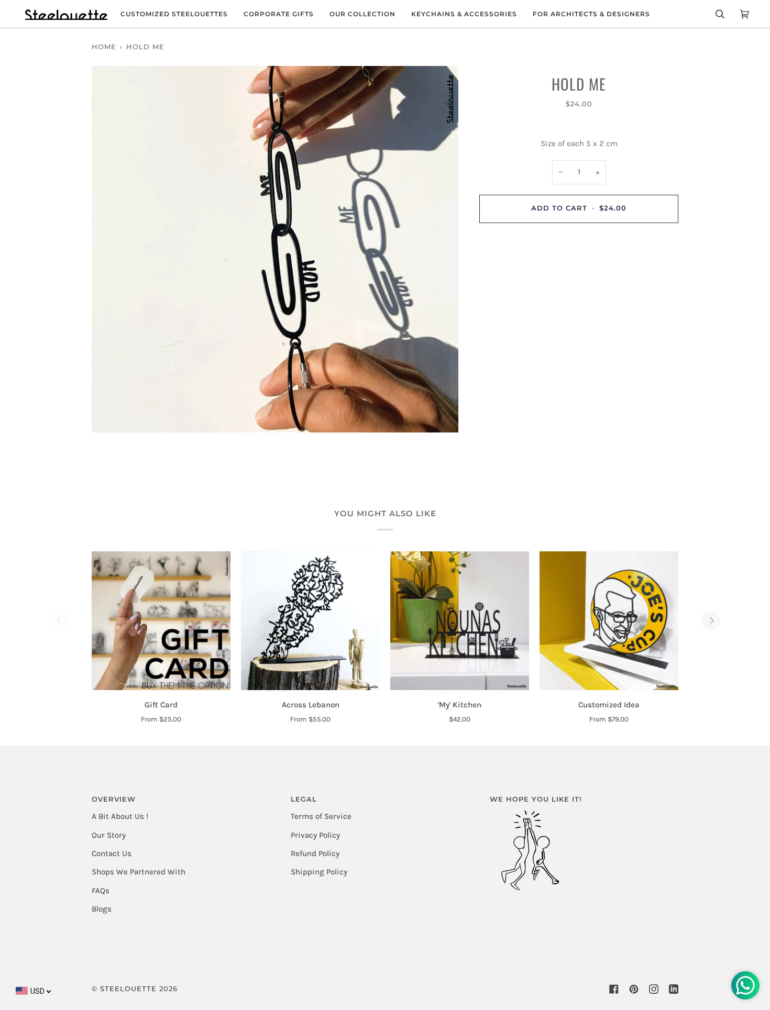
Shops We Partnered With (138, 871)
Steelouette (128, 989)
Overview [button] (114, 799)
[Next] (710, 620)
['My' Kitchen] (459, 620)
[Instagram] (653, 989)
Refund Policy (315, 853)
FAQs (100, 890)
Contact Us (111, 853)
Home (104, 47)
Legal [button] (304, 799)
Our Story (109, 835)
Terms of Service (321, 816)
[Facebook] (614, 989)
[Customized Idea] (609, 620)
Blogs (102, 909)
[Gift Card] (161, 620)
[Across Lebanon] (310, 620)
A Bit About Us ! (120, 816)
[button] (174, 14)
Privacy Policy (315, 835)
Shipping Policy (319, 871)
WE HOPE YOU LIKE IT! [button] (536, 799)
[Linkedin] (673, 989)
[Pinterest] (634, 989)
